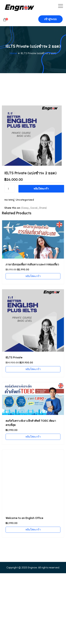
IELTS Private (14, 357)
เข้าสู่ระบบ (50, 19)
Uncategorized (25, 199)
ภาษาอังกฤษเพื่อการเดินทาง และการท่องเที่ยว (32, 264)
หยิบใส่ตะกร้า (41, 188)
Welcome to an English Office (24, 518)
